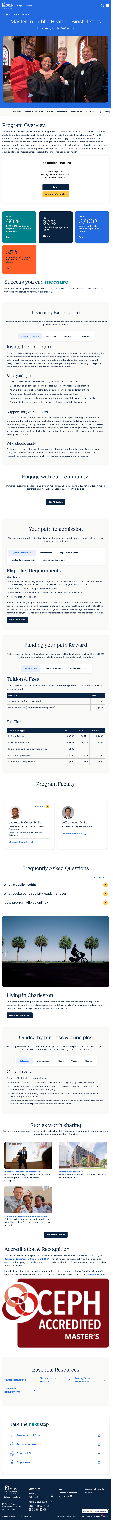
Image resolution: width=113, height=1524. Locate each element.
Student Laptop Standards (55, 1380)
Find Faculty (65, 1496)
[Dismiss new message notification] (107, 1508)
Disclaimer (61, 1516)
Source (9, 237)
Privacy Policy (72, 1516)
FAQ (99, 112)
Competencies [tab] (43, 1061)
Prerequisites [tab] (46, 552)
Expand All (99, 877)
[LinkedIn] (41, 1509)
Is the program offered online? (55, 903)
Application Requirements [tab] (23, 560)
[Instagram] (37, 1509)
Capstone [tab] (85, 336)
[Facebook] (30, 1509)
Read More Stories (56, 1234)
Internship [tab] (68, 336)
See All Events (56, 501)
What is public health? (55, 885)
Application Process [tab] (69, 552)
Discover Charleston (19, 1015)
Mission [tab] (88, 1061)
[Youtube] (44, 1509)
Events (50, 112)
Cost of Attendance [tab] (54, 668)
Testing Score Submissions (90, 1380)
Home (5, 14)
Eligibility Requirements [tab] (22, 552)
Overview (17, 112)
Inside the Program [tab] (30, 336)
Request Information (55, 194)
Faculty (90, 112)
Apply (56, 187)
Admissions (62, 112)
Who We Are (90, 1492)
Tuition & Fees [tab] (30, 668)
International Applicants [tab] (54, 560)
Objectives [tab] (24, 1061)
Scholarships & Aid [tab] (78, 668)
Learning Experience (34, 112)
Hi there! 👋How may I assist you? (94, 1511)
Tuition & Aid (77, 112)
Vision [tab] (61, 1061)
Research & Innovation (95, 1489)
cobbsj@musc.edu (95, 1274)
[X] (33, 1509)
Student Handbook (19, 1379)
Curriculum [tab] (51, 336)
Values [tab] (74, 1061)
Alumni (61, 1489)
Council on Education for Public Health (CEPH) (27, 1259)
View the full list (17, 619)
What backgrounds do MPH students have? (55, 894)
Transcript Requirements (19, 1390)
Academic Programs (20, 14)
